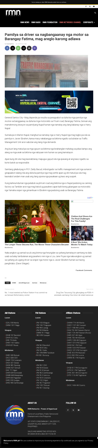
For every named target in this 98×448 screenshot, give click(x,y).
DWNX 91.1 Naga (42, 333)
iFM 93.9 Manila (42, 330)
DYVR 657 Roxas (12, 345)
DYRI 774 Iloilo (11, 340)
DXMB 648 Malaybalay (14, 375)
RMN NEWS (24, 22)
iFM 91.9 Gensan (42, 370)
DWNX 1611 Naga (12, 325)
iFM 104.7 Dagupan (43, 325)
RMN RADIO (36, 22)
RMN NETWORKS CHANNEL (70, 22)
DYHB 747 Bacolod (13, 335)
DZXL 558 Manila (12, 323)
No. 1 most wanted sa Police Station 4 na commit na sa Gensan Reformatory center (26, 294)
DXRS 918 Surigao (12, 380)
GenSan (34, 283)
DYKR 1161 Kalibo (12, 343)
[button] (95, 13)
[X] (90, 6)
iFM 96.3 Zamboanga (44, 373)
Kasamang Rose (10, 43)
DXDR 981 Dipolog (13, 365)
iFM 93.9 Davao (42, 368)
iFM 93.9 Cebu (41, 348)
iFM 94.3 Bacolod (43, 345)
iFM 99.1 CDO (41, 365)
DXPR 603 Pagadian (13, 378)
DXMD (14, 283)
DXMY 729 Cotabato (14, 360)
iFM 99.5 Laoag (42, 328)
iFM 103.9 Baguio (42, 323)
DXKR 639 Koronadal (14, 373)
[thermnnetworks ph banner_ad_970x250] (49, 102)
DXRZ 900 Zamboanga (14, 383)
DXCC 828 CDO (12, 358)
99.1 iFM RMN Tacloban (45, 353)
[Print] (29, 48)
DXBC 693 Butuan (12, 355)
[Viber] (34, 48)
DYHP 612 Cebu (12, 338)
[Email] (23, 48)
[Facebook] (86, 6)
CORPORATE (88, 22)
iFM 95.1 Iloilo (41, 350)
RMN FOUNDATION (50, 22)
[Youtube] (94, 6)
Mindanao (43, 283)
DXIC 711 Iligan (11, 370)
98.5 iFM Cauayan (43, 335)
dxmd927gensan (24, 283)
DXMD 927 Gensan (13, 368)
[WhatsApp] (18, 48)
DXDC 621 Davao (12, 363)
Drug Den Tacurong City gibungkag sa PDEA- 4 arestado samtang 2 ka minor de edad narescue (73, 294)
